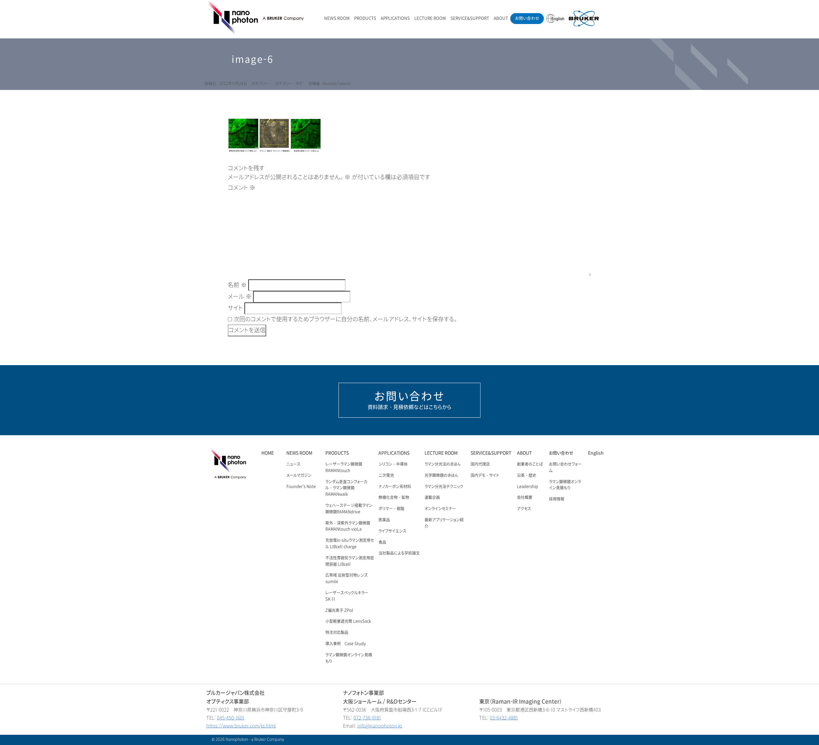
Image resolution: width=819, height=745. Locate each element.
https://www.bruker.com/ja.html (241, 726)
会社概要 (524, 497)
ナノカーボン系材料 (394, 486)
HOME (267, 453)
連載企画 (432, 497)
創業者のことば (530, 464)
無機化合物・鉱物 (393, 497)
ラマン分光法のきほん (443, 464)
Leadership (527, 486)
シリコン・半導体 (393, 464)
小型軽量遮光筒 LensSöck (348, 621)
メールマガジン (298, 475)
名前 (237, 285)
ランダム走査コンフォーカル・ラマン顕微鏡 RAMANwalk (346, 488)
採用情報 (556, 499)
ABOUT (501, 18)
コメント (241, 188)
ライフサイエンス (392, 531)
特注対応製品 (336, 632)
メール (239, 296)
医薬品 (384, 520)
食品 (382, 542)
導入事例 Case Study (345, 643)
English (596, 453)
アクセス (524, 508)
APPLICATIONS (395, 18)
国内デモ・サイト (485, 475)
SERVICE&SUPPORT (469, 18)
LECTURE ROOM (430, 18)
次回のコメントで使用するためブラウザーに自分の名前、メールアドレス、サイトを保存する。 (345, 319)
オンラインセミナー (440, 508)
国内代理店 (480, 464)
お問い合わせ (527, 18)
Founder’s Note (301, 486)
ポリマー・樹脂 (391, 508)
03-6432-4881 (504, 718)
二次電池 (386, 475)
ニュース (293, 464)
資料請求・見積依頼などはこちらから (409, 400)
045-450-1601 (230, 718)
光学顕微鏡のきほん (441, 475)
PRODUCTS (365, 18)
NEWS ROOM (337, 18)
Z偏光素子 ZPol (339, 610)
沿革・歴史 (526, 475)
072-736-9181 (367, 718)
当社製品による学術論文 (399, 553)
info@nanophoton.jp (379, 726)
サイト (235, 308)
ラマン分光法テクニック (444, 486)
